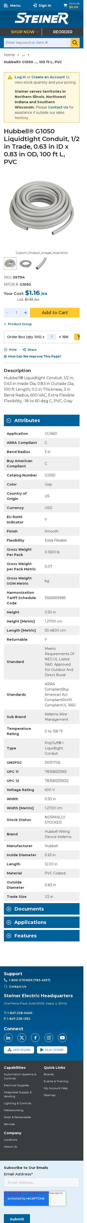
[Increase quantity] (26, 312)
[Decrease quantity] (7, 312)
